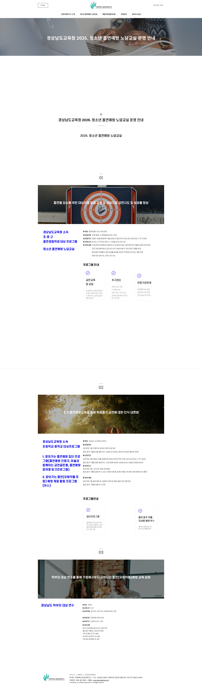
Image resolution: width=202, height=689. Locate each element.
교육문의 (124, 14)
